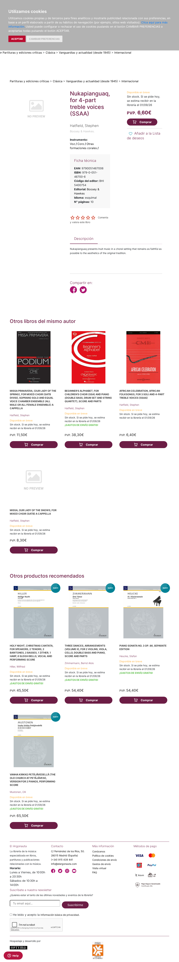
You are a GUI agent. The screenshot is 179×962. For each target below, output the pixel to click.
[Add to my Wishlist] (130, 133)
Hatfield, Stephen (20, 415)
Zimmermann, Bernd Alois (79, 663)
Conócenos (98, 851)
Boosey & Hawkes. (82, 131)
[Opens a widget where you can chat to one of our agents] (13, 956)
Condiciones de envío (104, 859)
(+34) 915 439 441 (62, 859)
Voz (72, 144)
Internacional (122, 52)
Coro (80, 144)
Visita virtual (99, 868)
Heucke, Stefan (128, 656)
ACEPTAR (17, 38)
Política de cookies (103, 855)
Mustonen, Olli (18, 791)
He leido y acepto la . (46, 914)
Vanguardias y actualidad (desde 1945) (85, 52)
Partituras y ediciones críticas (22, 52)
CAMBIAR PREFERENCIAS (44, 38)
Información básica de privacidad (60, 914)
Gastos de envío (101, 864)
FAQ (94, 872)
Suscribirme (75, 905)
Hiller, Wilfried (17, 666)
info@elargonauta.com (64, 863)
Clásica (50, 52)
